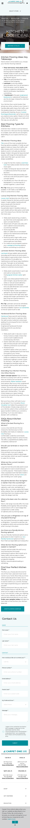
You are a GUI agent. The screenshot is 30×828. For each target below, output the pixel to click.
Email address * (6, 678)
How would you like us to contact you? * (13, 657)
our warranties (24, 307)
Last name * (5, 641)
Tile (2, 143)
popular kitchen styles (14, 275)
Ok (15, 822)
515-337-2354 (22, 765)
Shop (5, 788)
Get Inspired (8, 796)
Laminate (4, 253)
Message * (5, 710)
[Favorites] (24, 3)
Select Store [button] (13, 11)
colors (22, 475)
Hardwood (4, 316)
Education (7, 803)
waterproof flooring (13, 245)
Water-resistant (16, 381)
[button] (20, 3)
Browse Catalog (14, 46)
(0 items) (27, 3)
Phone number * (7, 667)
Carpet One (4, 18)
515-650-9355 (22, 776)
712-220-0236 (8, 763)
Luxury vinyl (5, 198)
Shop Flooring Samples (12, 609)
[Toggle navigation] (2, 3)
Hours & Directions (8, 765)
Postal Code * (6, 689)
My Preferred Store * (8, 700)
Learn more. (12, 819)
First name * (5, 630)
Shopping (25, 18)
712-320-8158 (8, 776)
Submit (15, 743)
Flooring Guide (15, 18)
